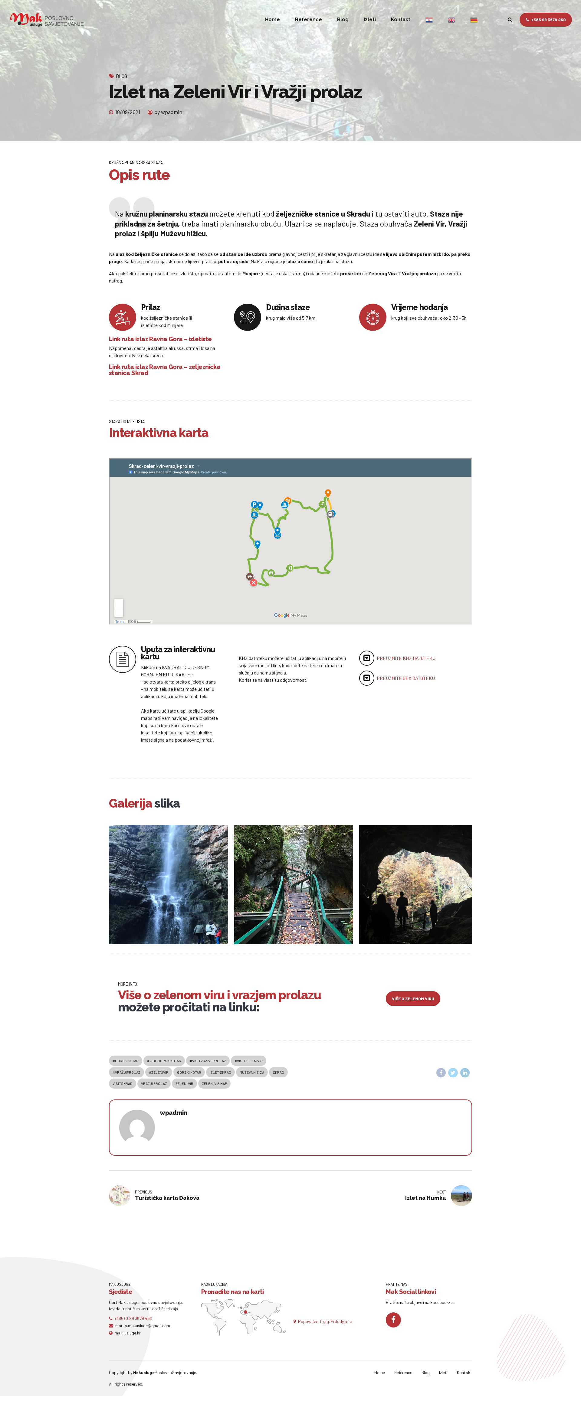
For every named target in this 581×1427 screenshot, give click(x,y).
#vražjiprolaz (126, 1072)
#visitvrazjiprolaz (208, 1061)
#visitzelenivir (249, 1061)
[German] (474, 19)
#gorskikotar (126, 1061)
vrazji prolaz (154, 1083)
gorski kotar (189, 1072)
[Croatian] (429, 19)
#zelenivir (159, 1072)
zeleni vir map (214, 1083)
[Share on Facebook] (441, 1073)
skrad (278, 1072)
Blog (343, 19)
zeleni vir (184, 1083)
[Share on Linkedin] (465, 1073)
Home (272, 19)
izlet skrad (220, 1072)
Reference (308, 19)
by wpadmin (168, 112)
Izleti (370, 19)
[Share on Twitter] (453, 1073)
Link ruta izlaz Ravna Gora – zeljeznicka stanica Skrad (164, 370)
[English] (451, 19)
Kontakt (400, 19)
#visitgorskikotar (164, 1061)
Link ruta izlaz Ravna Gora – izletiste (160, 339)
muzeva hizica (252, 1072)
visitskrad (123, 1083)
